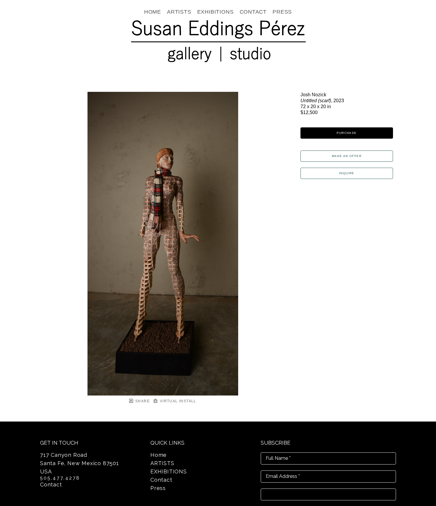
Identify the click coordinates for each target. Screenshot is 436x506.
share (142, 401)
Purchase (347, 132)
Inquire (346, 173)
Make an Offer (347, 156)
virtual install (177, 401)
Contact (51, 484)
